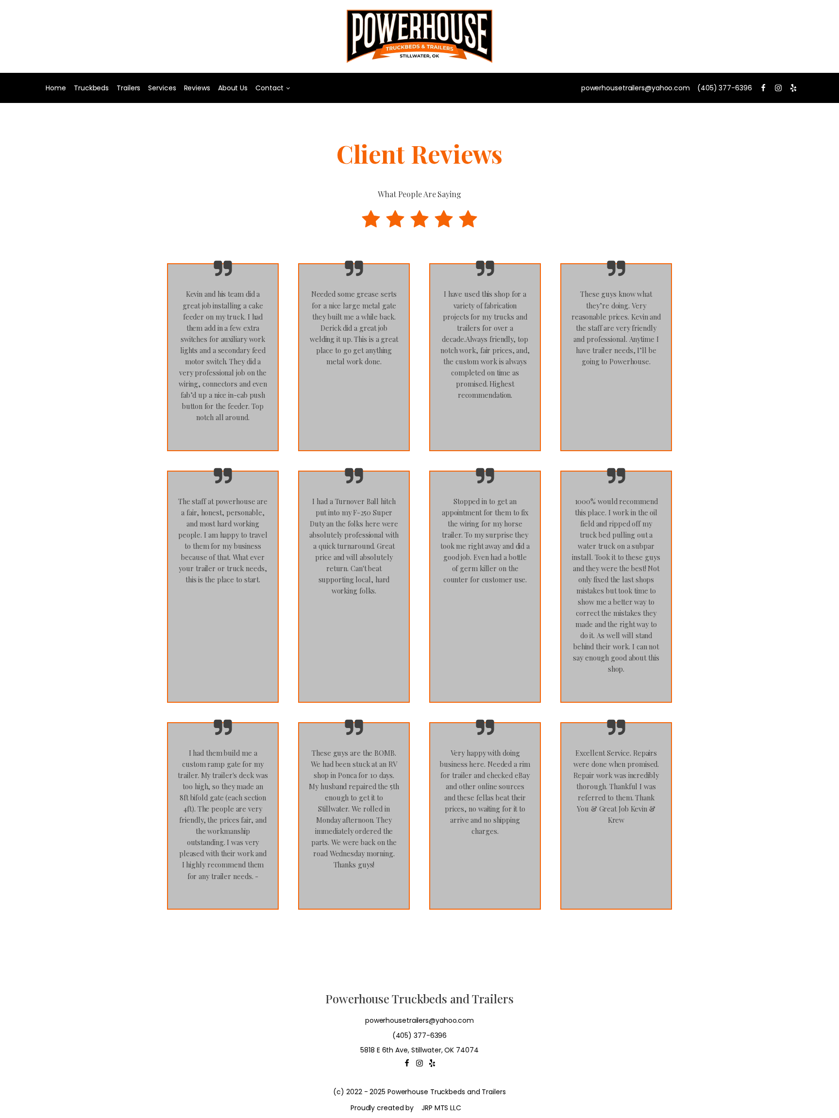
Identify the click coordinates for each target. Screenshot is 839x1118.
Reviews (197, 88)
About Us (233, 88)
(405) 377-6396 (724, 88)
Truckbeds (91, 88)
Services (162, 88)
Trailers (128, 88)
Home (56, 88)
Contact (269, 88)
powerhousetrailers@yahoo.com (635, 88)
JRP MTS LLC (441, 1108)
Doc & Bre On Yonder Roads (485, 854)
